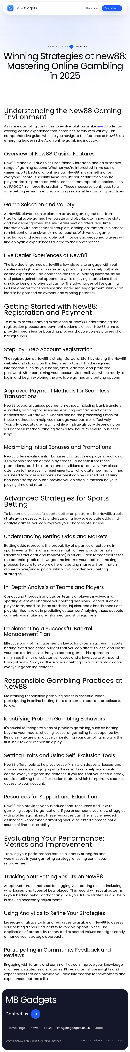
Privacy (98, 1040)
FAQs (48, 1028)
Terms (110, 1040)
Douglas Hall (81, 46)
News (34, 1028)
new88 (102, 126)
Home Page (16, 1028)
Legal (120, 1040)
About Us (85, 1040)
